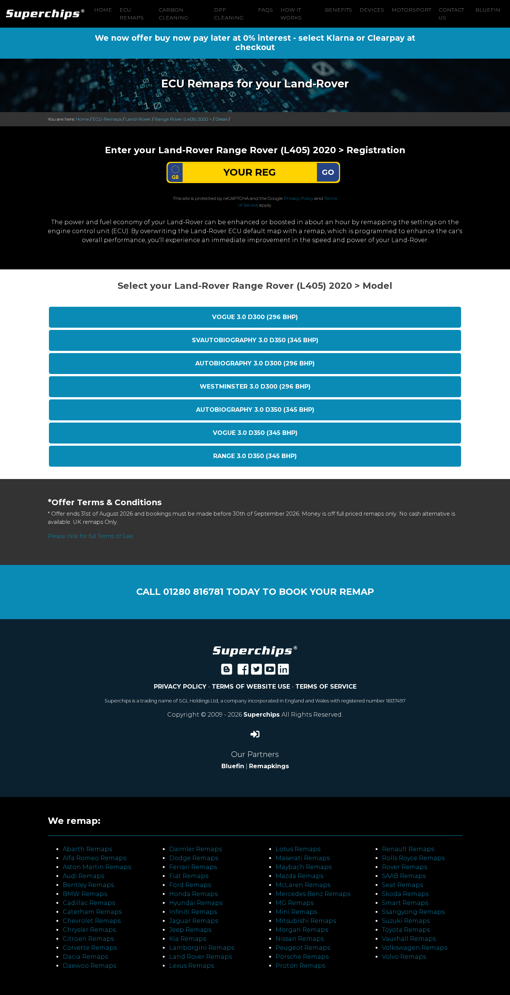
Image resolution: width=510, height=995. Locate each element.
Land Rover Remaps (200, 956)
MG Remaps (295, 902)
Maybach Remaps (304, 867)
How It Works (291, 13)
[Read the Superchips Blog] (226, 671)
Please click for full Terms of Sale (90, 536)
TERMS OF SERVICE (326, 686)
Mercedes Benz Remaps (313, 893)
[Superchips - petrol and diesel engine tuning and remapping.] (255, 650)
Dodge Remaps (193, 858)
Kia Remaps (187, 938)
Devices (372, 9)
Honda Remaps (193, 893)
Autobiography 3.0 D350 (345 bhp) (255, 409)
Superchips (262, 714)
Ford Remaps (190, 885)
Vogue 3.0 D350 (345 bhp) (255, 432)
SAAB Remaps (404, 876)
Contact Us (451, 13)
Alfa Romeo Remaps (94, 858)
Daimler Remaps (195, 849)
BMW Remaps (85, 893)
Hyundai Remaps (196, 902)
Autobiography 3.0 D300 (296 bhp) (255, 363)
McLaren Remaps (303, 885)
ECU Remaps (131, 13)
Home (103, 9)
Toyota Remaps (406, 929)
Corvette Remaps (90, 947)
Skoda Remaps (405, 893)
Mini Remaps (296, 911)
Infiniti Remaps (193, 911)
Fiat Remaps (188, 876)
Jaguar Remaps (193, 920)
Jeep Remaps (190, 929)
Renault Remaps (408, 849)
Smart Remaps (405, 902)
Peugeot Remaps (303, 947)
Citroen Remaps (88, 938)
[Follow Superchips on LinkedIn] (283, 671)
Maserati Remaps (303, 858)
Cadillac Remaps (89, 902)
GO (328, 172)
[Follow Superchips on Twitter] (256, 671)
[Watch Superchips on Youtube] (270, 671)
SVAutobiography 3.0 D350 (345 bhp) (255, 340)
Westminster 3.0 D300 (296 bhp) (255, 386)
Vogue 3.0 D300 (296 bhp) (255, 317)
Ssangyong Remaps (413, 911)
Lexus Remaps (191, 965)
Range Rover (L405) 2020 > (183, 119)
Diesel (221, 119)
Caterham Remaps (92, 911)
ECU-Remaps (107, 119)
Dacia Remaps (85, 956)
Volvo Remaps (404, 956)
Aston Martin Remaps (97, 867)
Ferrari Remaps (193, 867)
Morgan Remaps (302, 929)
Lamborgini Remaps (201, 947)
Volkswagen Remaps (414, 947)
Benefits (338, 9)
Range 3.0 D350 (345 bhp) (255, 456)
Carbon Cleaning (173, 13)
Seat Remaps (402, 885)
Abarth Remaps (87, 849)
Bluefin (487, 9)
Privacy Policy (298, 198)
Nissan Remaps (300, 938)
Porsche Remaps (302, 956)
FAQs (265, 9)
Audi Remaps (83, 876)
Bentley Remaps (88, 885)
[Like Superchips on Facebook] (243, 671)
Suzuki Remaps (406, 920)
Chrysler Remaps (89, 929)
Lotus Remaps (298, 849)
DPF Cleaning (228, 13)
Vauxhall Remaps (409, 938)
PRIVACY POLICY (180, 686)
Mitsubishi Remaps (306, 920)
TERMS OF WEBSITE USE (251, 686)
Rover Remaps (404, 867)
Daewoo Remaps (89, 965)
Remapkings (269, 766)
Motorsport (411, 9)
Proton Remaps (300, 965)
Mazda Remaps (299, 876)
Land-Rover (138, 119)
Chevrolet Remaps (92, 920)
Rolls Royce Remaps (413, 858)
